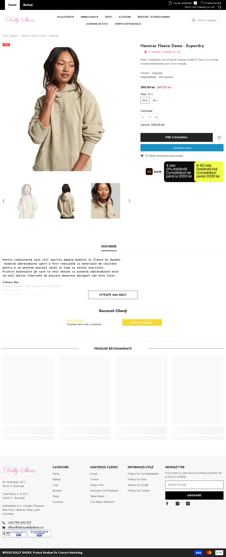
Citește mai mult (113, 295)
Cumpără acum (182, 148)
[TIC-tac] (188, 504)
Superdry (157, 73)
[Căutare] (205, 20)
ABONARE (194, 495)
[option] (66, 107)
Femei (12, 5)
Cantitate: (146, 111)
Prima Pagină (9, 36)
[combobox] (205, 20)
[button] (3, 200)
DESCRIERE (109, 246)
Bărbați (28, 5)
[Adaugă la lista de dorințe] (219, 138)
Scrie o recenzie (142, 322)
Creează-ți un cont (205, 7)
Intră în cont (190, 7)
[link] (28, 432)
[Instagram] (177, 504)
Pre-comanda (177, 137)
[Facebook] (167, 504)
